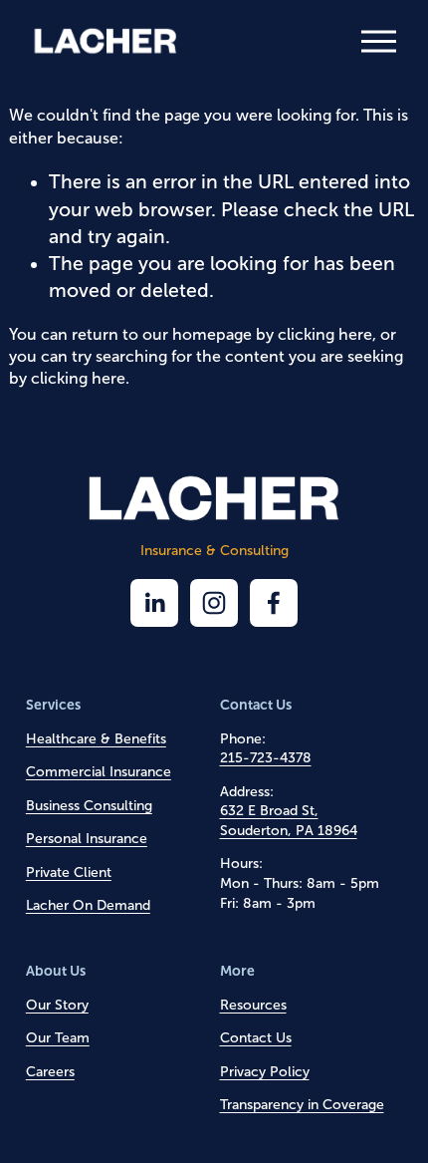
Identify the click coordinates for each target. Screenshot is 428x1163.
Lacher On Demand (88, 905)
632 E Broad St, (269, 810)
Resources (253, 1005)
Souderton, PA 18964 (288, 830)
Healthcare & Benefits (96, 738)
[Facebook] (274, 603)
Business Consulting (89, 805)
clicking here (325, 334)
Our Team (58, 1037)
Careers (50, 1071)
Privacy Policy (265, 1071)
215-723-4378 (266, 757)
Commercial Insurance (98, 771)
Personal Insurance (86, 838)
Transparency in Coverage (302, 1104)
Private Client (68, 872)
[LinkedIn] (154, 603)
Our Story (57, 1005)
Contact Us (256, 1037)
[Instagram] (214, 603)
